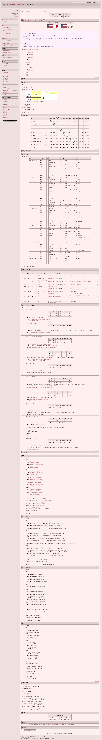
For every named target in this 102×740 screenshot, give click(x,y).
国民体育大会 (5, 43)
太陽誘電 (37, 462)
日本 (29, 64)
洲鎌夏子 (32, 482)
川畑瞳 (79, 284)
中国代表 (5, 104)
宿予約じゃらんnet (7, 57)
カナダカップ (6, 88)
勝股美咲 (50, 278)
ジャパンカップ (6, 85)
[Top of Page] (97, 77)
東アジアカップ (6, 83)
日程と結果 (30, 57)
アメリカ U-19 (31, 67)
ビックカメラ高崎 (39, 464)
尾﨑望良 (50, 281)
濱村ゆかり (57, 275)
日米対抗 (5, 92)
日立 (36, 461)
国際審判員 (30, 70)
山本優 (71, 291)
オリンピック (6, 76)
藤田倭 (49, 275)
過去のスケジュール (7, 111)
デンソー (36, 481)
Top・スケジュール (7, 19)
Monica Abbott (33, 522)
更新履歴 (16, 16)
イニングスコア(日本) (33, 61)
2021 (10, 50)
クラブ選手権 (6, 52)
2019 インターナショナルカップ (34, 11)
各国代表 (28, 62)
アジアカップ (6, 81)
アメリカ (30, 66)
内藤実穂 (81, 281)
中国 (29, 69)
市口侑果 (32, 479)
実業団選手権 (6, 50)
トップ (3, 2)
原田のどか (72, 281)
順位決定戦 (30, 52)
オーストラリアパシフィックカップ (10, 90)
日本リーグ (5, 25)
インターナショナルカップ (17, 5)
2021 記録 (5, 30)
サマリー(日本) (31, 59)
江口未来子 (88, 281)
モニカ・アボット (56, 412)
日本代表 (5, 99)
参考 (27, 74)
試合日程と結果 (29, 56)
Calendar (5, 21)
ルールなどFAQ (6, 109)
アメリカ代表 (6, 101)
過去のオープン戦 (7, 112)
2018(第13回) (53, 16)
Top (3, 5)
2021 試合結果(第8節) (7, 29)
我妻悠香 (65, 275)
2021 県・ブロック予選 (8, 45)
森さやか (32, 492)
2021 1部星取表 (6, 27)
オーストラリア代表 (7, 102)
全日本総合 (5, 38)
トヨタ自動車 (38, 477)
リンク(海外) (5, 65)
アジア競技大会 (6, 79)
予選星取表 (30, 54)
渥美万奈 (32, 477)
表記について (6, 114)
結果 (27, 51)
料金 (27, 72)
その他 (4, 94)
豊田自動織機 (38, 482)
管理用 (27, 75)
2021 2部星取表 (6, 33)
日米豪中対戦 (6, 74)
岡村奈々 (57, 278)
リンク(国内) (5, 63)
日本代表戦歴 (6, 72)
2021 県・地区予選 (7, 40)
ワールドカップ (6, 78)
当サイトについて (7, 115)
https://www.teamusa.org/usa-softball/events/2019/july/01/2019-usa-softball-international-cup (51, 724)
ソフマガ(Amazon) (7, 58)
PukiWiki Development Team (38, 736)
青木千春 (66, 281)
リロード (7, 2)
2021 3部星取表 (6, 36)
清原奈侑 (65, 278)
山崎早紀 (32, 494)
